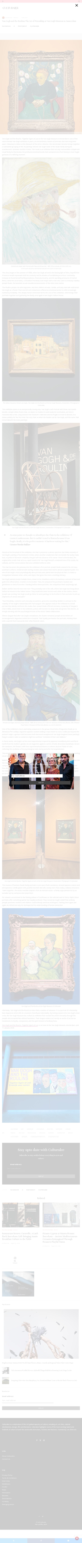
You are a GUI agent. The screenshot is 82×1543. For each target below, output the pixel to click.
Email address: (41, 772)
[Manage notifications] (77, 1538)
